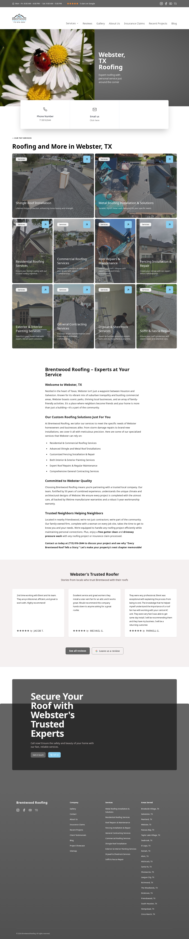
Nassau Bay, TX (147, 830)
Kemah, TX (145, 851)
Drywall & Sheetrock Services (117, 854)
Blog (174, 23)
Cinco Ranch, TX (148, 914)
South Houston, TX (149, 903)
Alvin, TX (144, 856)
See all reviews (77, 650)
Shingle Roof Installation (116, 843)
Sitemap (73, 851)
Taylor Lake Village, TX (150, 835)
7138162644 (45, 120)
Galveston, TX (147, 814)
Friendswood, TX (148, 898)
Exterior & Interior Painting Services (120, 849)
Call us (171, 14)
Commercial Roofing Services (117, 838)
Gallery (100, 23)
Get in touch (152, 14)
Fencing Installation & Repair (117, 828)
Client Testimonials (78, 835)
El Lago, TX (145, 845)
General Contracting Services (117, 833)
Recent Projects (158, 23)
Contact (73, 814)
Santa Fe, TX (146, 866)
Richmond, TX (147, 882)
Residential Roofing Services (117, 817)
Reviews (87, 23)
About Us (114, 23)
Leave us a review (109, 650)
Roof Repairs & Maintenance (117, 822)
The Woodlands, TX (149, 888)
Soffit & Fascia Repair (114, 859)
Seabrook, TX (146, 840)
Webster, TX (146, 824)
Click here (94, 120)
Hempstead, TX (147, 909)
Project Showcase (77, 845)
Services (71, 23)
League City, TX (147, 877)
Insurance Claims (134, 23)
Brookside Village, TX (150, 809)
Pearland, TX (146, 819)
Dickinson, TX (147, 893)
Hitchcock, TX (146, 861)
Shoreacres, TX (147, 872)
